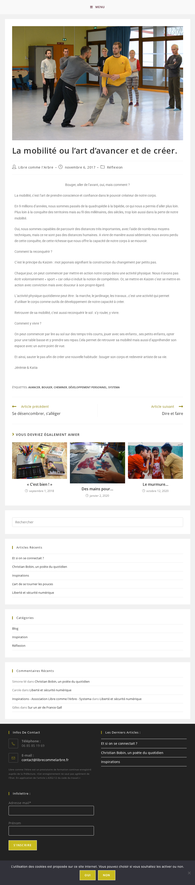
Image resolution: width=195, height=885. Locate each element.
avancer (34, 387)
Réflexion (115, 167)
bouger (47, 387)
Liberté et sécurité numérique (33, 592)
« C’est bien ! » (39, 484)
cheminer (60, 387)
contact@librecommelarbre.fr (45, 760)
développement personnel (87, 387)
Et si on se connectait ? (28, 558)
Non (106, 875)
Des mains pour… (97, 488)
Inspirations (20, 575)
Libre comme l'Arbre (35, 167)
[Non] (189, 872)
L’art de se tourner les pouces (32, 584)
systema (114, 387)
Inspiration (20, 637)
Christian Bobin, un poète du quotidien (39, 566)
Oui (88, 875)
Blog (15, 628)
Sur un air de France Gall (45, 707)
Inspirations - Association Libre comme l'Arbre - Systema (51, 699)
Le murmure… (155, 484)
